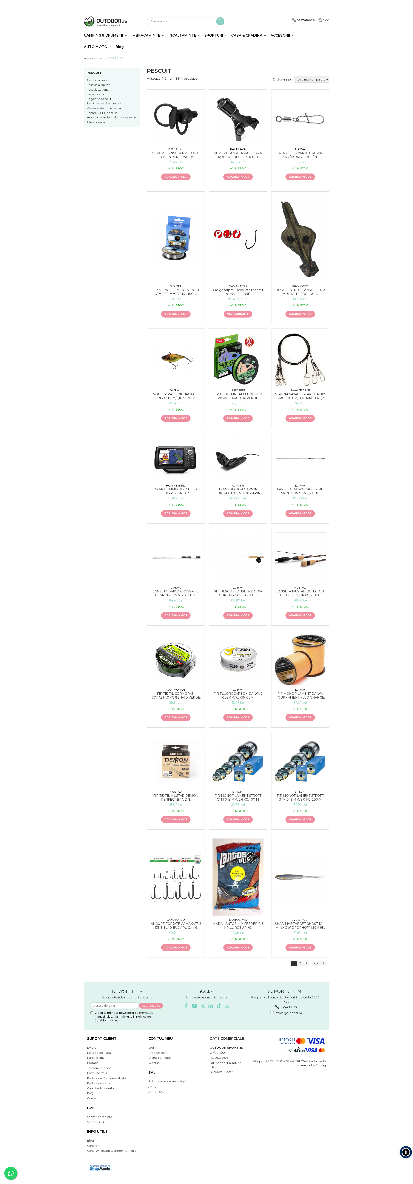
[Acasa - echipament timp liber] (105, 21)
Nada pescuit (95, 94)
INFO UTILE (97, 1132)
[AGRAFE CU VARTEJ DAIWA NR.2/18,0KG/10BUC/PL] (300, 119)
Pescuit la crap (96, 80)
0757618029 (288, 1007)
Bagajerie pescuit (98, 99)
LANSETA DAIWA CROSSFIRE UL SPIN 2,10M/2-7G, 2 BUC (176, 593)
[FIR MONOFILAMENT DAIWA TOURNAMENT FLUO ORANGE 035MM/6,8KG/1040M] (300, 659)
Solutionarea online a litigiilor (168, 1081)
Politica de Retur (98, 1083)
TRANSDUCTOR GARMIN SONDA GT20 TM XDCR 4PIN (238, 491)
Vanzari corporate (99, 1117)
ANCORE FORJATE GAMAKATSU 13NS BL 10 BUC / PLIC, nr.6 (176, 926)
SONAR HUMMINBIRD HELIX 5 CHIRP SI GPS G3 (176, 491)
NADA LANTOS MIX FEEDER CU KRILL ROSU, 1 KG (238, 926)
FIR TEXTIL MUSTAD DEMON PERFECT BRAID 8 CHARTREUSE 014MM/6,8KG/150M (175, 797)
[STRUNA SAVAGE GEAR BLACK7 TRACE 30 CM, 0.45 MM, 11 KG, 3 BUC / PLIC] (300, 359)
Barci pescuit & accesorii (103, 103)
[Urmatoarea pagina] (323, 963)
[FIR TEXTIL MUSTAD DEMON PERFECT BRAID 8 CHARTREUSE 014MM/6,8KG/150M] (175, 762)
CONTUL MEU (160, 1039)
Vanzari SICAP (96, 1122)
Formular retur (97, 1073)
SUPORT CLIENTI (102, 1039)
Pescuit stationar (98, 89)
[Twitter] (202, 1006)
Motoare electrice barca (103, 108)
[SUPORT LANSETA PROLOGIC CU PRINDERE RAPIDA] (175, 119)
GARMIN (238, 485)
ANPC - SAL (156, 1091)
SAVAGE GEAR (300, 390)
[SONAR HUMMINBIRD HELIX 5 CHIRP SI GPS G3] (175, 459)
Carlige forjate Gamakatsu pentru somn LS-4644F (238, 292)
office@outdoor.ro (288, 1013)
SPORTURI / (102, 58)
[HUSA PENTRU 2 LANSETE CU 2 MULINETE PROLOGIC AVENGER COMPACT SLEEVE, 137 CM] (300, 239)
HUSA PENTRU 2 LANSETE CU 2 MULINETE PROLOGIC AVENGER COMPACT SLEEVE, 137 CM (300, 292)
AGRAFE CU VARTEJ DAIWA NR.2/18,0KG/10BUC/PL (300, 155)
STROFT (175, 286)
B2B (90, 1108)
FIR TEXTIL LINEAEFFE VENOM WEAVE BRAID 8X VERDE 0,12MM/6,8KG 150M (237, 396)
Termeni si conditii (99, 1068)
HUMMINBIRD (175, 485)
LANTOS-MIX (238, 919)
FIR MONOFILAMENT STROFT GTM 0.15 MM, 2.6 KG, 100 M (238, 797)
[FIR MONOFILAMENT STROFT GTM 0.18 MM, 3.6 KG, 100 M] (175, 238)
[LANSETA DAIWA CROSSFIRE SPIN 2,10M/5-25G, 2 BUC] (300, 459)
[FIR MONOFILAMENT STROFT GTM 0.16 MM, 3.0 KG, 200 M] (300, 761)
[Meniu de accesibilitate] (406, 1152)
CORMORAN (176, 689)
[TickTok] (219, 1006)
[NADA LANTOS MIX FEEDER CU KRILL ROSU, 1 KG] (238, 877)
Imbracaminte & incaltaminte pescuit (112, 117)
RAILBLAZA (238, 149)
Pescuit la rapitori (98, 85)
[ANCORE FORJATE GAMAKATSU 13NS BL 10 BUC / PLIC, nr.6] (175, 877)
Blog (120, 47)
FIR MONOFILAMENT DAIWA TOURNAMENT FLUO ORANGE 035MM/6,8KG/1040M (300, 695)
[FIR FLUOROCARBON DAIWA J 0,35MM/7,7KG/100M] (238, 660)
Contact (93, 1098)
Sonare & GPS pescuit (101, 113)
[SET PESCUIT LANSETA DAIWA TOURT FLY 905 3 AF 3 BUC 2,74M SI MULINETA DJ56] (238, 557)
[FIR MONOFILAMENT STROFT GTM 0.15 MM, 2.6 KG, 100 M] (238, 761)
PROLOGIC (175, 149)
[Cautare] (220, 21)
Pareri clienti (96, 1057)
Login (152, 1047)
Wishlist (153, 1063)
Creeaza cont (158, 1052)
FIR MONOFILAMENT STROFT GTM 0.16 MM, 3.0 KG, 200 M (300, 797)
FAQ (90, 1093)
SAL (152, 1073)
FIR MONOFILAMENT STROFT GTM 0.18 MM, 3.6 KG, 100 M (176, 292)
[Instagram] (227, 1006)
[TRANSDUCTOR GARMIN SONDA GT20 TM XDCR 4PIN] (238, 459)
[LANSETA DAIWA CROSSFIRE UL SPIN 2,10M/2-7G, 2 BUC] (175, 557)
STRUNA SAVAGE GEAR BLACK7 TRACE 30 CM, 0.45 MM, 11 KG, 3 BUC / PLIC (300, 396)
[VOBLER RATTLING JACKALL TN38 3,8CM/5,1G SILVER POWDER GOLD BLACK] (175, 359)
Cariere (92, 1145)
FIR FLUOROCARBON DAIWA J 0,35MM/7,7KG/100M (238, 695)
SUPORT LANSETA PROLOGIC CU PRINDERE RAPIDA (175, 155)
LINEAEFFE (238, 390)
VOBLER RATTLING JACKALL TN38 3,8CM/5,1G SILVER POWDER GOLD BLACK (175, 396)
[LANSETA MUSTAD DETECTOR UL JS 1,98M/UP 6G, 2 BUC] (300, 557)
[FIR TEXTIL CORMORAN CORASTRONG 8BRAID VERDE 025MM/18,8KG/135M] (175, 660)
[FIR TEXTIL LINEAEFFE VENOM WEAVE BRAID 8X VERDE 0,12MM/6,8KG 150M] (238, 359)
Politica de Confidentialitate (106, 1078)
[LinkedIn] (210, 1006)
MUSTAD (300, 587)
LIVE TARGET (300, 919)
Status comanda (159, 1057)
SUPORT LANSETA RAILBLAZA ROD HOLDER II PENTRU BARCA (238, 155)
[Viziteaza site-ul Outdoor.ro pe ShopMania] (100, 1168)
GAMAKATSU (238, 286)
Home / (89, 58)
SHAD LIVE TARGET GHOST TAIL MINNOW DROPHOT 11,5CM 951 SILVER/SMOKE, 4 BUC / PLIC (300, 926)
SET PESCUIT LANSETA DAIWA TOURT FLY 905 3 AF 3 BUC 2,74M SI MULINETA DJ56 (238, 593)
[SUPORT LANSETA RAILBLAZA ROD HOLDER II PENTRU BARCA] (238, 119)
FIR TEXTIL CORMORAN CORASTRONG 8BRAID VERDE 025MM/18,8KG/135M (175, 695)
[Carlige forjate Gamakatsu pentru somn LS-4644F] (238, 238)
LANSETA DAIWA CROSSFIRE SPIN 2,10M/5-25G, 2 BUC (300, 491)
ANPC (152, 1086)
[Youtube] (194, 1006)
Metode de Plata (99, 1052)
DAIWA (300, 149)
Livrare (91, 1047)
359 (315, 963)
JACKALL (176, 390)
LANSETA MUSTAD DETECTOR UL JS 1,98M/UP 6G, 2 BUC (300, 593)
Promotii (93, 1063)
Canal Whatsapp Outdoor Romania (111, 1150)
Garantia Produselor (101, 1088)
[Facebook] (186, 1006)
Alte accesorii (95, 122)
